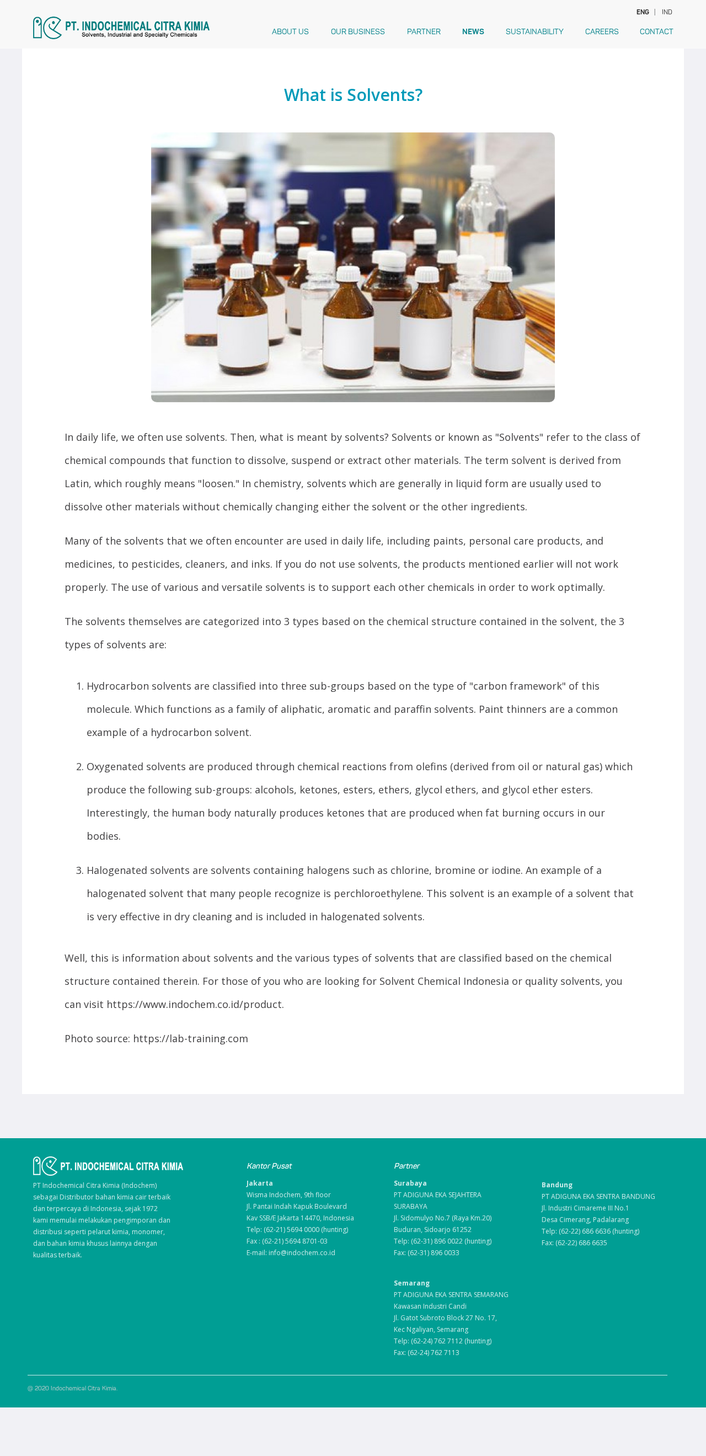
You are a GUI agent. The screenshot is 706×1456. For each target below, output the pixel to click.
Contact (656, 31)
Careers (602, 31)
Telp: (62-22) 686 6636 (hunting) (590, 1231)
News (473, 31)
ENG (642, 12)
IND (667, 12)
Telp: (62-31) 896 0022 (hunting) (442, 1241)
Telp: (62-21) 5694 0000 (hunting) (297, 1229)
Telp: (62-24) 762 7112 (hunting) (442, 1341)
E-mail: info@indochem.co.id (291, 1252)
